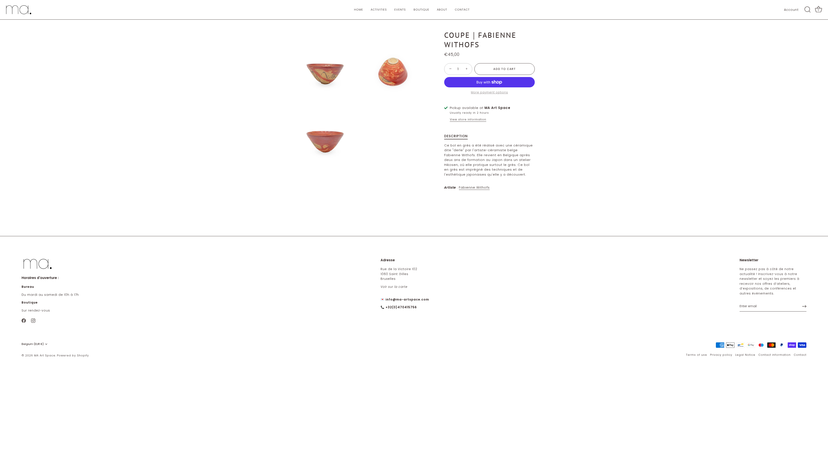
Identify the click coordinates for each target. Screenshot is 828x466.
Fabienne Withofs (474, 187)
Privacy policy (721, 355)
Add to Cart (504, 69)
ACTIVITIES (379, 10)
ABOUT (442, 10)
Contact (800, 355)
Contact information (774, 355)
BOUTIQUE (421, 10)
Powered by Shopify (73, 355)
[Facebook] (24, 320)
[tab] (458, 136)
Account (791, 10)
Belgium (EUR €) (33, 344)
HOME (358, 10)
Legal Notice (745, 355)
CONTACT (462, 10)
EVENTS (400, 10)
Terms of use (696, 355)
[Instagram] (33, 320)
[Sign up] (804, 306)
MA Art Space (44, 355)
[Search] (807, 9)
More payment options (489, 92)
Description (456, 136)
